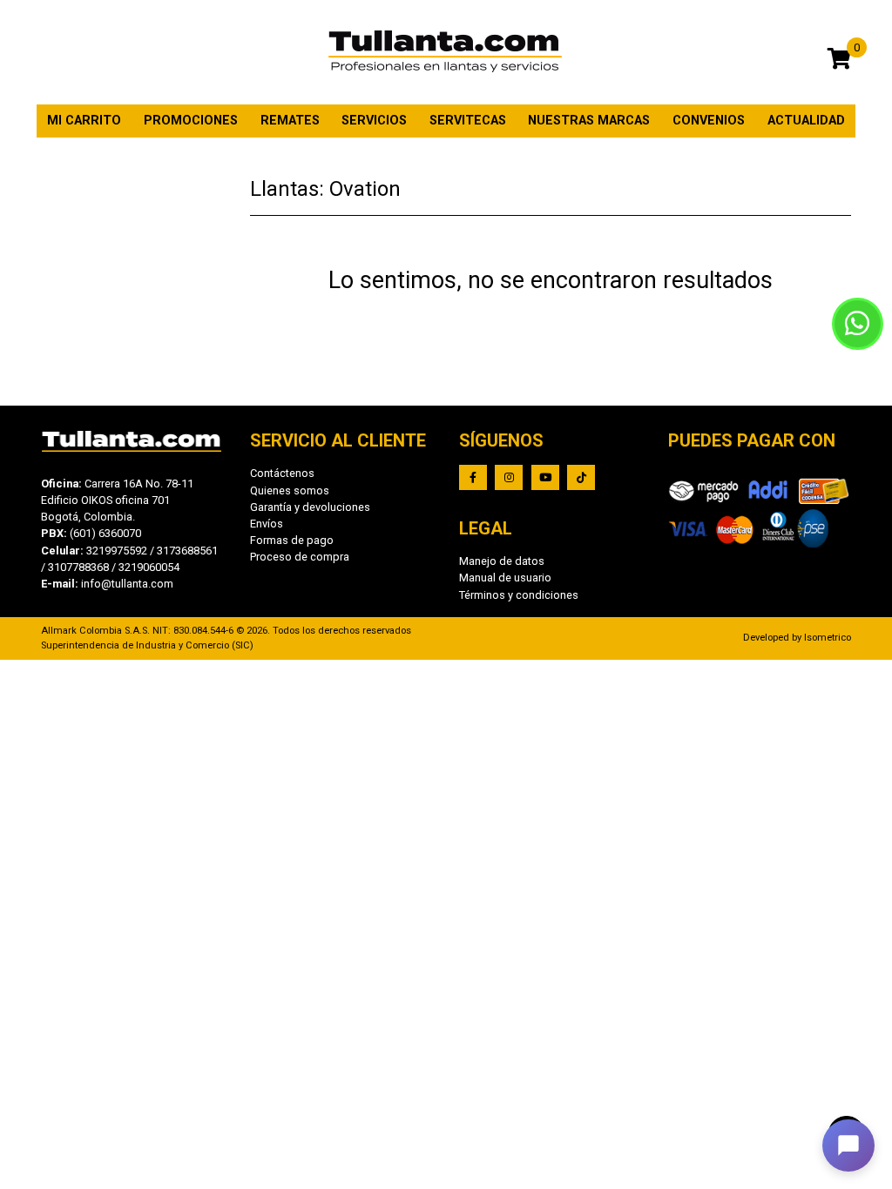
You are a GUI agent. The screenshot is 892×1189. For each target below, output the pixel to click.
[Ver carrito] (839, 61)
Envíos (266, 523)
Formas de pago (292, 540)
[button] (848, 1145)
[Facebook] (473, 477)
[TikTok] (581, 477)
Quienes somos (289, 490)
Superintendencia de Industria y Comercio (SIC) (147, 645)
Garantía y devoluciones (310, 507)
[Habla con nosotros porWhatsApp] (857, 324)
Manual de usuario (505, 577)
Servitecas (467, 120)
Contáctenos (282, 473)
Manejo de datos (501, 561)
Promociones (191, 120)
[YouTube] (545, 477)
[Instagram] (509, 477)
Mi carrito (84, 120)
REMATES (290, 120)
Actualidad (806, 120)
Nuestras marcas (589, 120)
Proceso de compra (299, 556)
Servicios (374, 120)
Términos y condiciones (518, 594)
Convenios (708, 120)
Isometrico (827, 637)
